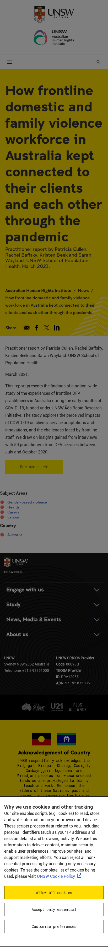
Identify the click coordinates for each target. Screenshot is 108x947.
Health (13, 507)
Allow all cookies (54, 892)
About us (17, 634)
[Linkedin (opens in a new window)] (57, 327)
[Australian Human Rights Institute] (54, 37)
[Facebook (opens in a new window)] (36, 327)
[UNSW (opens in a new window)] (54, 14)
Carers (13, 512)
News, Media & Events (33, 619)
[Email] (26, 327)
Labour (13, 517)
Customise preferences (54, 926)
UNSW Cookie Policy (56, 876)
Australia (15, 535)
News (83, 290)
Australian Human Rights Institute (38, 290)
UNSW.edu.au (14, 571)
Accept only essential (54, 909)
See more (29, 466)
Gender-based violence (27, 502)
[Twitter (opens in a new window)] (47, 327)
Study (13, 605)
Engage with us (25, 590)
